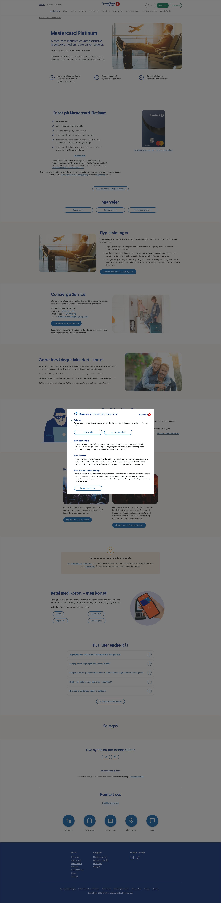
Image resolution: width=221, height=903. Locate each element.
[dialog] (110, 451)
